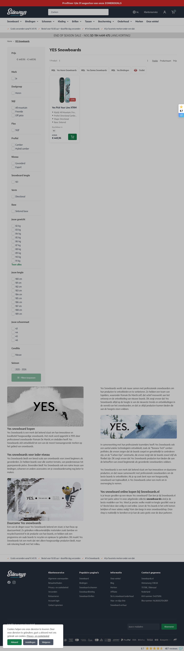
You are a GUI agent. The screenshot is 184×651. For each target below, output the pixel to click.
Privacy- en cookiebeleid (38, 636)
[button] (92, 325)
